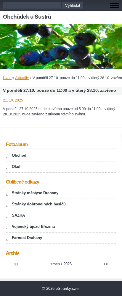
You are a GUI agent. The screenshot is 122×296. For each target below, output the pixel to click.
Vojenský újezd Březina (33, 226)
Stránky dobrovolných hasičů (39, 204)
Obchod (19, 155)
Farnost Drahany (27, 238)
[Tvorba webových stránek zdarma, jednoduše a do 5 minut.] (78, 289)
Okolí (17, 166)
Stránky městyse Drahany (35, 193)
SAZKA (18, 215)
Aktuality (22, 78)
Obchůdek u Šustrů (27, 17)
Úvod (7, 78)
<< (16, 264)
